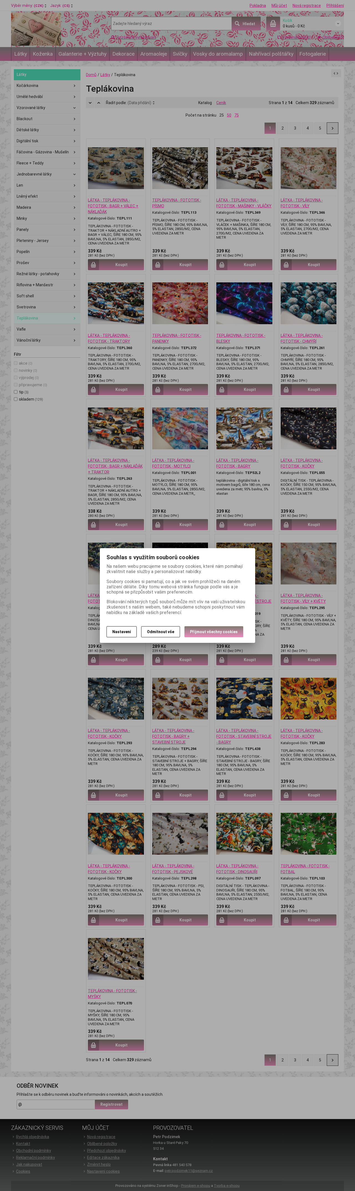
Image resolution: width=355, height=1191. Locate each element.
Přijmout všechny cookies (214, 632)
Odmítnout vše (160, 632)
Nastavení (121, 632)
